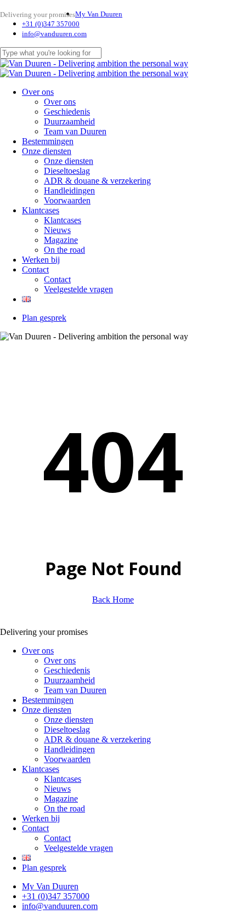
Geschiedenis (67, 670)
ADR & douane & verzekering (97, 739)
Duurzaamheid (69, 680)
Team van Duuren (75, 690)
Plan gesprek (44, 867)
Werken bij (41, 818)
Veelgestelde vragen (78, 848)
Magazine (61, 798)
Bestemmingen (48, 700)
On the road (64, 808)
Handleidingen (69, 749)
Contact (35, 828)
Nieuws (57, 788)
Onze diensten (46, 709)
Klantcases (40, 769)
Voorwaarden (67, 759)
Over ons (38, 650)
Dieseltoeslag (67, 729)
